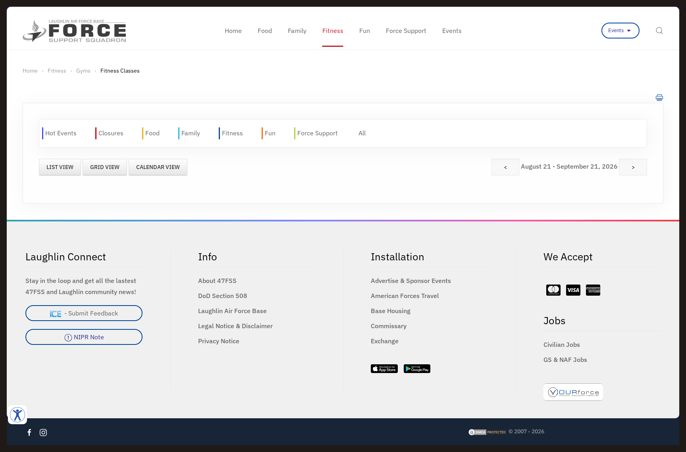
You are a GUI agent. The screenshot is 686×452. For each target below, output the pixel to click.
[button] (659, 30)
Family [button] (297, 31)
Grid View (104, 167)
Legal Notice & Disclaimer (235, 326)
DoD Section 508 (222, 296)
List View (59, 167)
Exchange (385, 341)
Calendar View (158, 167)
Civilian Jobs (561, 344)
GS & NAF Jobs (565, 360)
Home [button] (233, 31)
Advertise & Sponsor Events (411, 281)
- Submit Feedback (89, 313)
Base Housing (390, 311)
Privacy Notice (218, 341)
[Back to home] (74, 30)
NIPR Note (88, 337)
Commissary (389, 326)
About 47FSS (217, 281)
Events (616, 30)
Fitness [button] (332, 31)
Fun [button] (364, 31)
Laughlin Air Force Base (232, 311)
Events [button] (452, 31)
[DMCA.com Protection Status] (487, 431)
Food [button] (265, 31)
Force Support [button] (406, 31)
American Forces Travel (405, 296)
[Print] (659, 97)
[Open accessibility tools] (17, 414)
